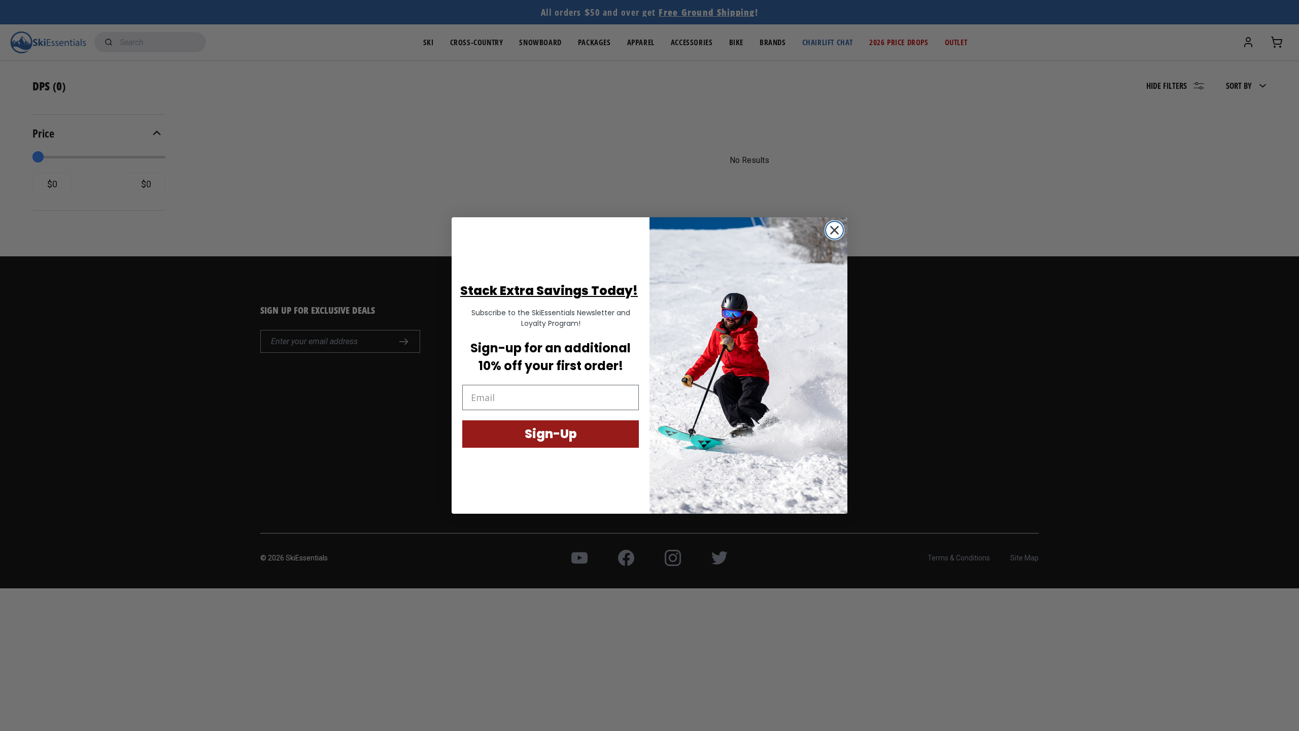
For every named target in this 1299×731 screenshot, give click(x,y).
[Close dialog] (834, 230)
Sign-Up (551, 433)
